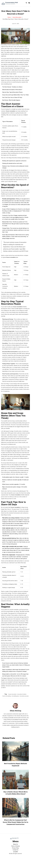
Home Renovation (17, 17)
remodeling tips (15, 696)
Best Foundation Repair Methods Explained (15, 765)
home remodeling (6, 696)
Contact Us (15, 850)
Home (9, 17)
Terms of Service (15, 846)
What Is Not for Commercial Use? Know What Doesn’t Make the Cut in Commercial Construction (15, 822)
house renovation (12, 694)
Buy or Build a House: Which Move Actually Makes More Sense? (16, 793)
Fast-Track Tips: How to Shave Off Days (12, 97)
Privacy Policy (15, 848)
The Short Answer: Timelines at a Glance (12, 87)
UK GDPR (15, 851)
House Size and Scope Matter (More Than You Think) (15, 95)
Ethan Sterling (15, 711)
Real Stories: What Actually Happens (11, 100)
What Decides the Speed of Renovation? (12, 89)
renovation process (24, 696)
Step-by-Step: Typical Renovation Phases (12, 92)
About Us (15, 844)
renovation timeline (21, 694)
